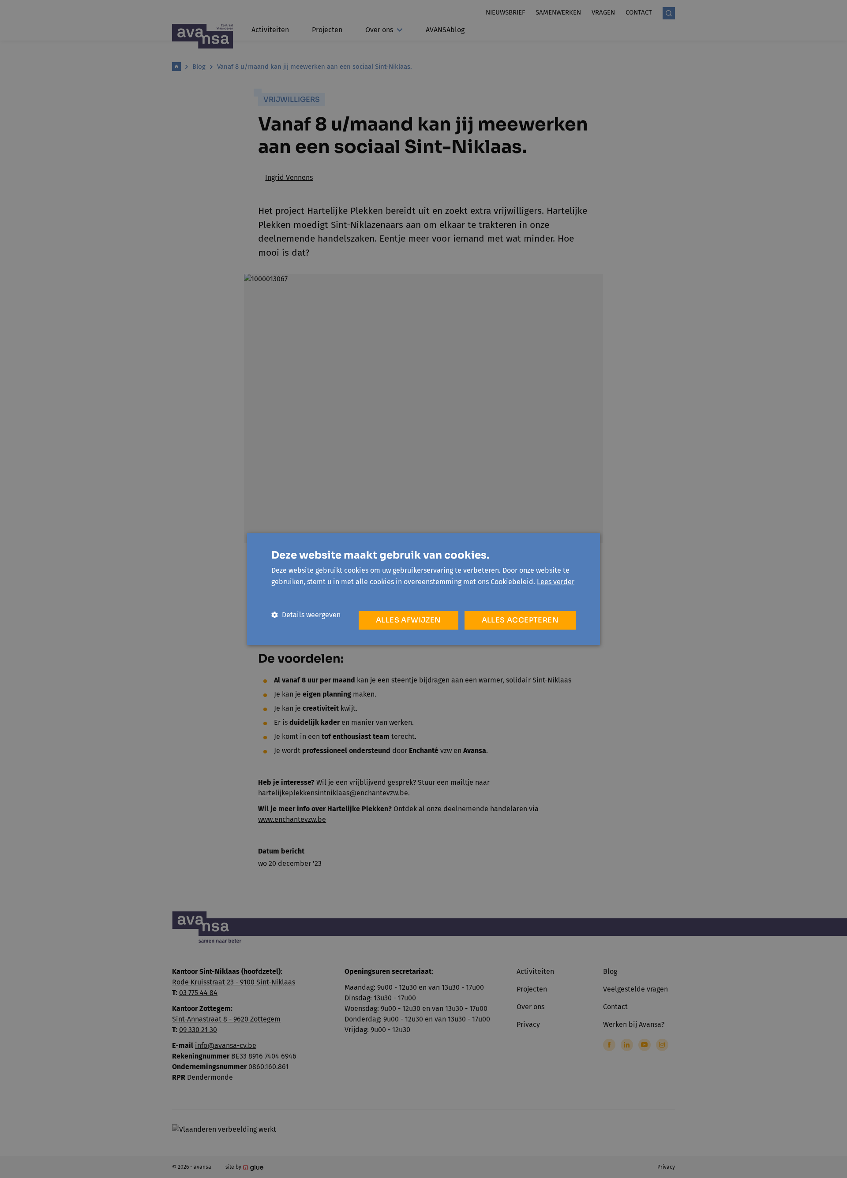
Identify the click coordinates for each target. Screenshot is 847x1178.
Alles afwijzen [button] (408, 620)
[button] (306, 615)
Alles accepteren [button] (520, 620)
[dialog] (423, 589)
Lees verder (555, 582)
